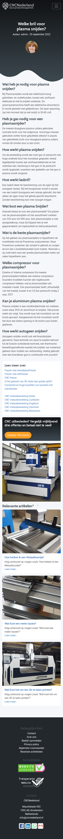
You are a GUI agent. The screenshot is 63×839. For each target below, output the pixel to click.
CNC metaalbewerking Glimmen (22, 407)
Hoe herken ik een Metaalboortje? (24, 557)
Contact (31, 733)
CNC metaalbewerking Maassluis (22, 410)
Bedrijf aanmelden (31, 740)
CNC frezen (11, 377)
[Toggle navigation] (56, 6)
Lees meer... (11, 569)
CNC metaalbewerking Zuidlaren (22, 399)
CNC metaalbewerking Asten (20, 396)
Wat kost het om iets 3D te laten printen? (28, 689)
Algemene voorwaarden (31, 748)
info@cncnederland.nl (31, 817)
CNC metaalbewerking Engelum (22, 403)
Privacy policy (31, 744)
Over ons (31, 737)
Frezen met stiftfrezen (16, 374)
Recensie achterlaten (31, 751)
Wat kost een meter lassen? (20, 623)
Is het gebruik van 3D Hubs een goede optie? (28, 381)
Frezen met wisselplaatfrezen (20, 370)
